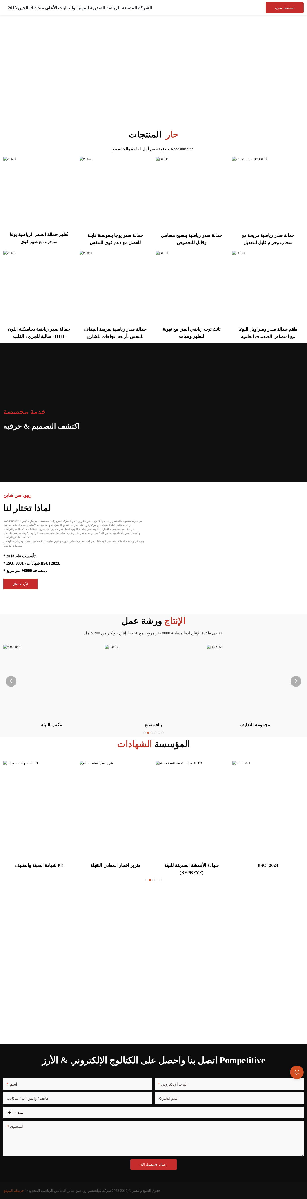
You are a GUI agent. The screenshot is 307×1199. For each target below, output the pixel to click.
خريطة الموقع (13, 1190)
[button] (144, 733)
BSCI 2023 (268, 865)
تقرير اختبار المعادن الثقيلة (115, 865)
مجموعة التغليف (255, 724)
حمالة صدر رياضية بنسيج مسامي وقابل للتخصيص (191, 239)
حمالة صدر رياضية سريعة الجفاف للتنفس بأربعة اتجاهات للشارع (115, 333)
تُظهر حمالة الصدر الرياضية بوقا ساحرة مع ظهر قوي (39, 238)
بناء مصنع (153, 724)
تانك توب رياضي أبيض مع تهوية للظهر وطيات (192, 332)
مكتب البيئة (51, 724)
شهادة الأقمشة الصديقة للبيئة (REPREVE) (191, 869)
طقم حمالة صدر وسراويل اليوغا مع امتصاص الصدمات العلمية (268, 333)
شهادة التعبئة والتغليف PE (39, 865)
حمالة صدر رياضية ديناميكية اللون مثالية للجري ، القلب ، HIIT (39, 332)
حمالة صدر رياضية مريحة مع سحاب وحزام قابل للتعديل (268, 239)
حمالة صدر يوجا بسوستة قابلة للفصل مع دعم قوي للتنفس (115, 239)
